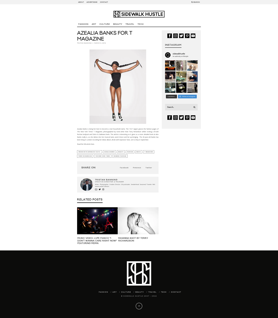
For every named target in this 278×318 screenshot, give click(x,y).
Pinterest (137, 168)
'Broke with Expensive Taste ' (89, 151)
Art (94, 24)
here (92, 144)
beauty (120, 151)
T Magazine (148, 151)
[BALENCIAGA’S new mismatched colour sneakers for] (181, 87)
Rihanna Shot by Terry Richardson (133, 239)
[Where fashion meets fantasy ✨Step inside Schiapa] (181, 65)
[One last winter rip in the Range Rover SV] (170, 87)
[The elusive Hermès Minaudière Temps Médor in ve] (192, 76)
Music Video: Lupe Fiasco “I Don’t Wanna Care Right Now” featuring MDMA (97, 241)
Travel (130, 24)
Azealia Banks (109, 151)
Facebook (124, 168)
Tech (141, 24)
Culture (104, 24)
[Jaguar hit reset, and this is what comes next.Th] (192, 87)
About (81, 2)
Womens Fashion (120, 156)
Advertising (92, 2)
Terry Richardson (85, 156)
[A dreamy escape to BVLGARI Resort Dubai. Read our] (192, 65)
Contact (104, 2)
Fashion (83, 24)
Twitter (149, 168)
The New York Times (102, 156)
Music (139, 151)
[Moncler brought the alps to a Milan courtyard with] (181, 76)
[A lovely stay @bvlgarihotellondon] (170, 65)
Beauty (117, 24)
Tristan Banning (84, 43)
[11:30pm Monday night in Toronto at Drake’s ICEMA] (170, 76)
